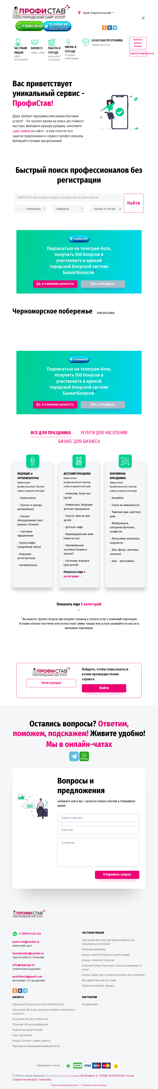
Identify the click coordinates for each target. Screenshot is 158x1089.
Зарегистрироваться (138, 53)
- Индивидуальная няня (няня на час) (78, 536)
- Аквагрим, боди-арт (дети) (77, 495)
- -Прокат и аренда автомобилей (29, 507)
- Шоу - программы (122, 561)
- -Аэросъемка (26, 498)
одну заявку (21, 131)
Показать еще (75, 574)
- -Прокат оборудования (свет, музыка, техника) (30, 520)
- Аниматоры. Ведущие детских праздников (78, 506)
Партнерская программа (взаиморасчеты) (36, 1046)
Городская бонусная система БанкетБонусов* (39, 1004)
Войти (104, 688)
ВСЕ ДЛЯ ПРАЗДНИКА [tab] (51, 432)
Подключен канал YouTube (28, 1030)
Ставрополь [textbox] (62, 209)
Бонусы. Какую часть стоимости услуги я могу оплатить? (113, 975)
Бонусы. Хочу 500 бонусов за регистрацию (106, 954)
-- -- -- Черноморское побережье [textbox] (30, 209)
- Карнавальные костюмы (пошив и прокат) (75, 549)
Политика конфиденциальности (65, 1085)
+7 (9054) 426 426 (29, 933)
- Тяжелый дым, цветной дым (125, 514)
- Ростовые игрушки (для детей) (76, 563)
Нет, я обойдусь (103, 284)
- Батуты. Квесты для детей (77, 518)
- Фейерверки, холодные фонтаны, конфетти (122, 527)
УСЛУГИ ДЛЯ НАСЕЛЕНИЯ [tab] (104, 432)
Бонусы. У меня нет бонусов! (98, 960)
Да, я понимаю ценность (55, 284)
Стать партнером (22, 1035)
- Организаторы (27, 565)
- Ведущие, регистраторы (26, 556)
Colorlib (75, 1076)
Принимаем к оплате (48, 1065)
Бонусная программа (93, 949)
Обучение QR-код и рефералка (30, 1024)
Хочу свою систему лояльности (30, 1019)
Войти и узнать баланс (138, 43)
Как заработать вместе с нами (99, 980)
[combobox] (30, 209)
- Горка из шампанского (125, 505)
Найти (133, 203)
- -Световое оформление (25, 533)
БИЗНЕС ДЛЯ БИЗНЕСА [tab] (79, 441)
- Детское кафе (73, 527)
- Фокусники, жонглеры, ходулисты (125, 540)
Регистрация (51, 683)
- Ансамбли (117, 498)
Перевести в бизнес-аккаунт (98, 985)
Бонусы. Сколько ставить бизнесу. (32, 1040)
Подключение (90, 1004)
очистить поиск (105, 312)
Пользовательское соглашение (94, 1085)
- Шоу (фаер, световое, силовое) (124, 552)
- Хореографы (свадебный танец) (29, 545)
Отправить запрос (117, 874)
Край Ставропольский (97, 13)
